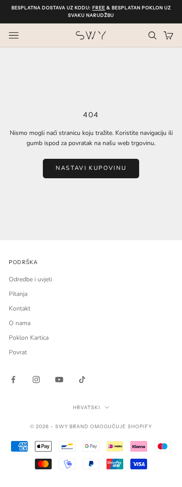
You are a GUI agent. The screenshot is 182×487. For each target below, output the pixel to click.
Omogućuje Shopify (121, 426)
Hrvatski (87, 407)
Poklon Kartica (29, 338)
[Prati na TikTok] (82, 379)
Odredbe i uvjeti (30, 279)
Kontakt (19, 308)
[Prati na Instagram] (36, 379)
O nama (19, 323)
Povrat (18, 352)
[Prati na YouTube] (59, 379)
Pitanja (18, 294)
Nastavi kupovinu (91, 168)
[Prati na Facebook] (13, 379)
